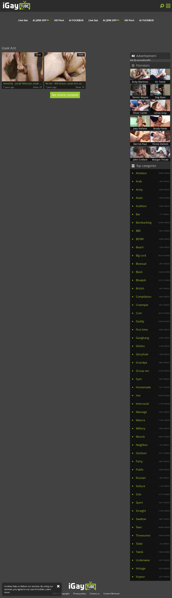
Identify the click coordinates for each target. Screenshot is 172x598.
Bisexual (152, 264)
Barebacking (153, 222)
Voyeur (152, 577)
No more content (65, 95)
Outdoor (153, 453)
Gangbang (152, 338)
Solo (153, 494)
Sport (152, 502)
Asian (153, 198)
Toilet (152, 544)
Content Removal (111, 594)
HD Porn (59, 20)
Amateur (153, 173)
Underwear (152, 560)
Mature (153, 420)
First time (152, 329)
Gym (152, 379)
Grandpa (152, 362)
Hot (153, 395)
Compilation (152, 296)
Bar (152, 214)
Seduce (152, 486)
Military (152, 428)
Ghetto (152, 346)
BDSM (153, 239)
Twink (153, 552)
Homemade (152, 387)
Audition (152, 206)
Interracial (153, 404)
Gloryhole (152, 354)
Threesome (153, 535)
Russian (152, 478)
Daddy (153, 321)
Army (152, 189)
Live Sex (23, 20)
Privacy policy (79, 594)
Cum (153, 313)
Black (153, 272)
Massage (152, 412)
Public (152, 469)
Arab (152, 181)
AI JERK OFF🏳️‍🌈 (41, 20)
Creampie (152, 305)
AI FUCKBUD (76, 20)
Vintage (152, 568)
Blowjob (153, 280)
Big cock (153, 255)
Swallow (152, 519)
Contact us (95, 594)
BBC (153, 231)
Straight (153, 511)
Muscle (153, 436)
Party (152, 461)
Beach (152, 247)
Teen (153, 527)
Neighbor (152, 445)
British (152, 288)
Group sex (153, 371)
